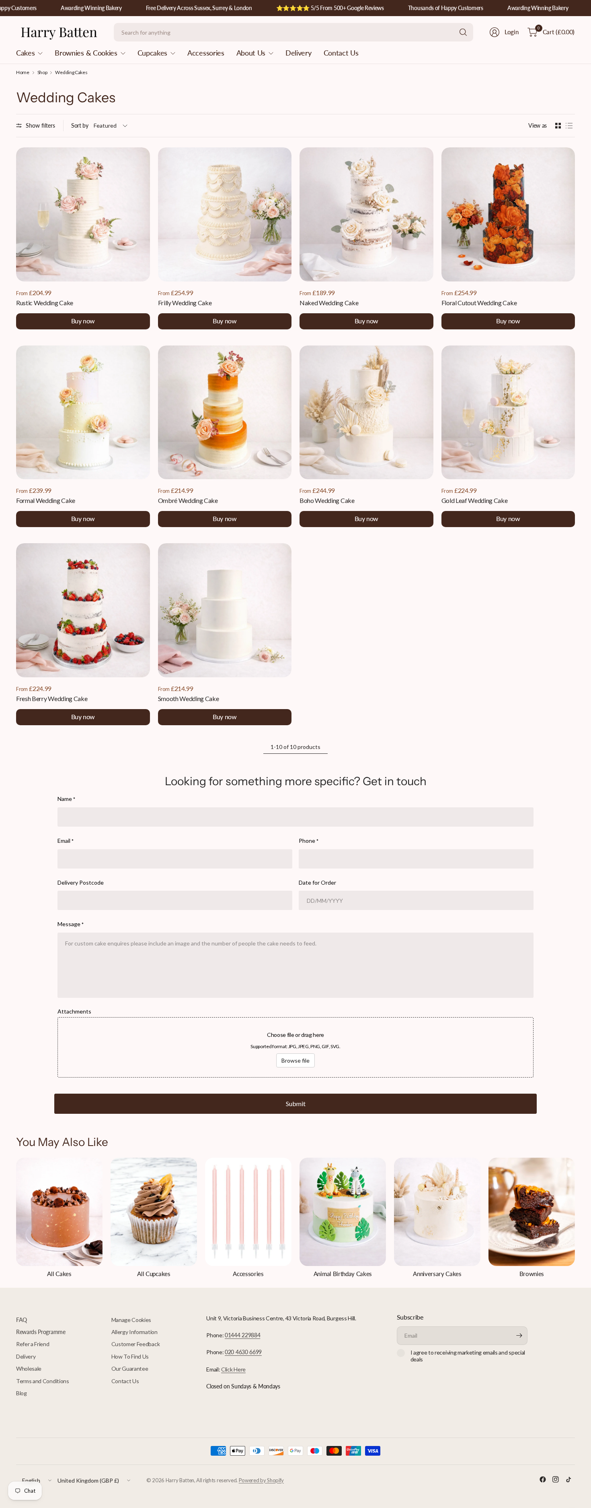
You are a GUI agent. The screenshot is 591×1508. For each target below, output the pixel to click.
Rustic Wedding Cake (44, 302)
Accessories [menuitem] (205, 53)
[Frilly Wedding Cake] (225, 214)
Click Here (233, 1369)
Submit (296, 1103)
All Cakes (59, 1273)
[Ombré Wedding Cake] (225, 412)
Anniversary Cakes (437, 1273)
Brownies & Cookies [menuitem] (86, 53)
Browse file (295, 1060)
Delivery (25, 1356)
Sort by (79, 125)
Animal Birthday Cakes (343, 1273)
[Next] (575, 1217)
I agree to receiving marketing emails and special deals (467, 1356)
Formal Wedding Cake (45, 500)
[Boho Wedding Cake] (366, 412)
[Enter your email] (519, 1335)
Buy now (83, 321)
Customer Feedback (135, 1343)
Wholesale (28, 1368)
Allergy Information (134, 1331)
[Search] (463, 32)
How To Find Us (130, 1356)
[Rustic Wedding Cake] (83, 214)
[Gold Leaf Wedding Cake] (508, 412)
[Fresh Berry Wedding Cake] (83, 610)
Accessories (248, 1273)
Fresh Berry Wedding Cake (51, 698)
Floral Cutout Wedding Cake (479, 302)
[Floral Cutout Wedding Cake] (508, 214)
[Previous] (16, 1217)
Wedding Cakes (71, 72)
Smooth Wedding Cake (188, 698)
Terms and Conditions (42, 1381)
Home (22, 72)
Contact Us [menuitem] (341, 53)
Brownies (531, 1273)
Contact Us (125, 1381)
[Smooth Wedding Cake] (225, 610)
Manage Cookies (131, 1319)
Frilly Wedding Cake (185, 302)
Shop (42, 72)
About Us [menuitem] (250, 53)
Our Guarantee (129, 1368)
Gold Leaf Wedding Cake (474, 500)
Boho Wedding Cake (327, 500)
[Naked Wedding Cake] (366, 214)
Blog (21, 1393)
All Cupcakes (153, 1273)
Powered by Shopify (261, 1480)
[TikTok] (568, 1479)
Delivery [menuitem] (298, 53)
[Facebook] (542, 1479)
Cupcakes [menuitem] (152, 53)
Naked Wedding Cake (329, 302)
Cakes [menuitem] (25, 53)
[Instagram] (555, 1479)
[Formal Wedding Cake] (83, 412)
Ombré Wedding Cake (188, 500)
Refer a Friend (32, 1343)
